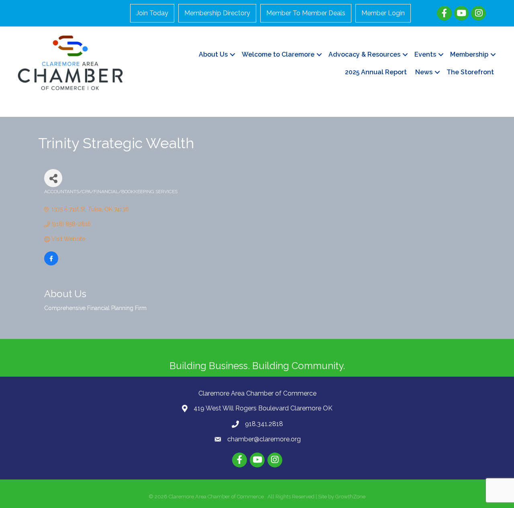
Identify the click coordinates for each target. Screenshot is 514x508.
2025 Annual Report (376, 72)
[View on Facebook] (51, 263)
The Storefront (470, 72)
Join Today (152, 13)
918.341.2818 (264, 424)
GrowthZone (350, 497)
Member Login (383, 13)
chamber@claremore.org (264, 439)
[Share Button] (53, 178)
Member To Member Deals (305, 13)
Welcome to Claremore (278, 54)
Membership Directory (217, 13)
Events (425, 54)
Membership (469, 54)
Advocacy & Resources (364, 54)
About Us (213, 54)
